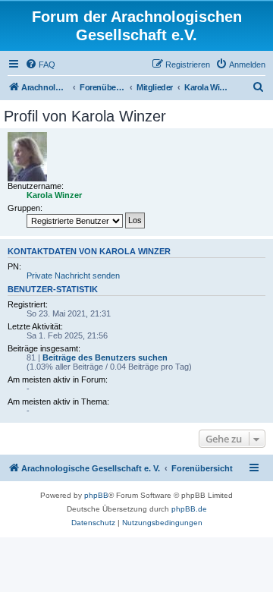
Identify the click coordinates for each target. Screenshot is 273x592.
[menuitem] (40, 64)
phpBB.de (189, 509)
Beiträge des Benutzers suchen (105, 357)
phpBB (96, 495)
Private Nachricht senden (73, 275)
